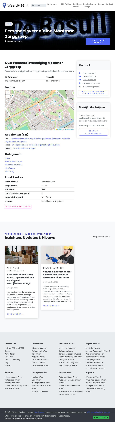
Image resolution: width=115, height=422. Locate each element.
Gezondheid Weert (40, 359)
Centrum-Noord (89, 76)
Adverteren (10, 354)
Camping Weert (93, 359)
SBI (62, 4)
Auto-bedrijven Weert (68, 377)
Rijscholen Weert (39, 348)
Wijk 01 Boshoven (89, 80)
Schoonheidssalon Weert (70, 354)
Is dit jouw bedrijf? (98, 41)
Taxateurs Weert (12, 382)
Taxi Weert (36, 354)
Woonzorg (9, 171)
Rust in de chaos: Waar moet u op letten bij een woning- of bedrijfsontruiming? (20, 279)
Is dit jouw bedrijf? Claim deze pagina (93, 92)
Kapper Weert (38, 356)
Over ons (9, 356)
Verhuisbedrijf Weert (68, 365)
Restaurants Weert (67, 348)
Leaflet (59, 129)
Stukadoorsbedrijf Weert (70, 362)
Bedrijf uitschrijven (93, 132)
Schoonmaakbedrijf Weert (16, 385)
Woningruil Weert (93, 377)
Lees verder (14, 314)
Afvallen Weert (38, 362)
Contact (109, 4)
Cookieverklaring (12, 359)
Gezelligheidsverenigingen (24, 148)
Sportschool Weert (40, 391)
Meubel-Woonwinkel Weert (98, 351)
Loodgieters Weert (67, 359)
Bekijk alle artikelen (100, 236)
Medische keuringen (14, 165)
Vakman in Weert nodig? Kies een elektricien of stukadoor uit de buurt (57, 274)
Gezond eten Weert (40, 365)
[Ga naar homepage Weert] (14, 5)
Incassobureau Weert (95, 382)
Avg (6, 362)
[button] (40, 110)
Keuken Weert (38, 377)
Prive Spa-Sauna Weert (96, 380)
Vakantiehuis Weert (94, 365)
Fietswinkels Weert (40, 351)
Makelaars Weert (12, 388)
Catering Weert (66, 351)
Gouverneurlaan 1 (15, 41)
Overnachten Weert (95, 362)
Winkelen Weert (93, 348)
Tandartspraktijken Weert (70, 356)
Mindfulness (10, 168)
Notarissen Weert (12, 380)
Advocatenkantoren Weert (71, 391)
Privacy (8, 365)
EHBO (9, 24)
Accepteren (101, 417)
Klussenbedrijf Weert (14, 377)
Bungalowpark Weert (95, 368)
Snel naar (51, 4)
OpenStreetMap (69, 129)
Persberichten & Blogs (89, 5)
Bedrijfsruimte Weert (95, 385)
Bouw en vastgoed (53, 268)
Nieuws (101, 4)
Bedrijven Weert (77, 5)
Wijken (68, 4)
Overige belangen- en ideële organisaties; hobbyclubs (36, 145)
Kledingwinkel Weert (41, 382)
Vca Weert (36, 380)
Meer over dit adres (18, 207)
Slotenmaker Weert (67, 394)
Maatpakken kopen (13, 161)
